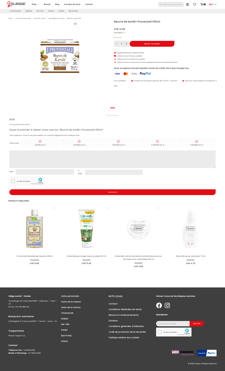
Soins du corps (39, 18)
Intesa (64, 341)
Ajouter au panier (152, 43)
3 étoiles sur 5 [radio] (118, 145)
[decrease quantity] (116, 43)
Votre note (14, 143)
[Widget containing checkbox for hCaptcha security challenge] (27, 181)
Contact (113, 303)
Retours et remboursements (124, 314)
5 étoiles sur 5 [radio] (196, 145)
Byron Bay (66, 335)
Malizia (64, 318)
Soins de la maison (71, 301)
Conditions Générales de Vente (125, 309)
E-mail (80, 172)
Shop (10, 18)
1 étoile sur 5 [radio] (40, 145)
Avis (112, 107)
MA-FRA (65, 324)
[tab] (112, 107)
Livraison (113, 320)
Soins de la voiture (71, 307)
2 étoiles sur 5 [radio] (79, 145)
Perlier (64, 329)
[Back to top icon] (213, 366)
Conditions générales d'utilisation (126, 326)
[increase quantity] (126, 43)
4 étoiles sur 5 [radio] (157, 145)
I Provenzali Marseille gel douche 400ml (34, 256)
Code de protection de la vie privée (127, 331)
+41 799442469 (34, 353)
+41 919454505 (29, 350)
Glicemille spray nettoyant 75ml (190, 256)
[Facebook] (159, 305)
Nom (12, 171)
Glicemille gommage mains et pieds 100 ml (86, 256)
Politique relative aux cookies (124, 337)
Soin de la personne (23, 18)
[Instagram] (167, 305)
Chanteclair (67, 312)
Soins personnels (70, 296)
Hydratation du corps (57, 18)
